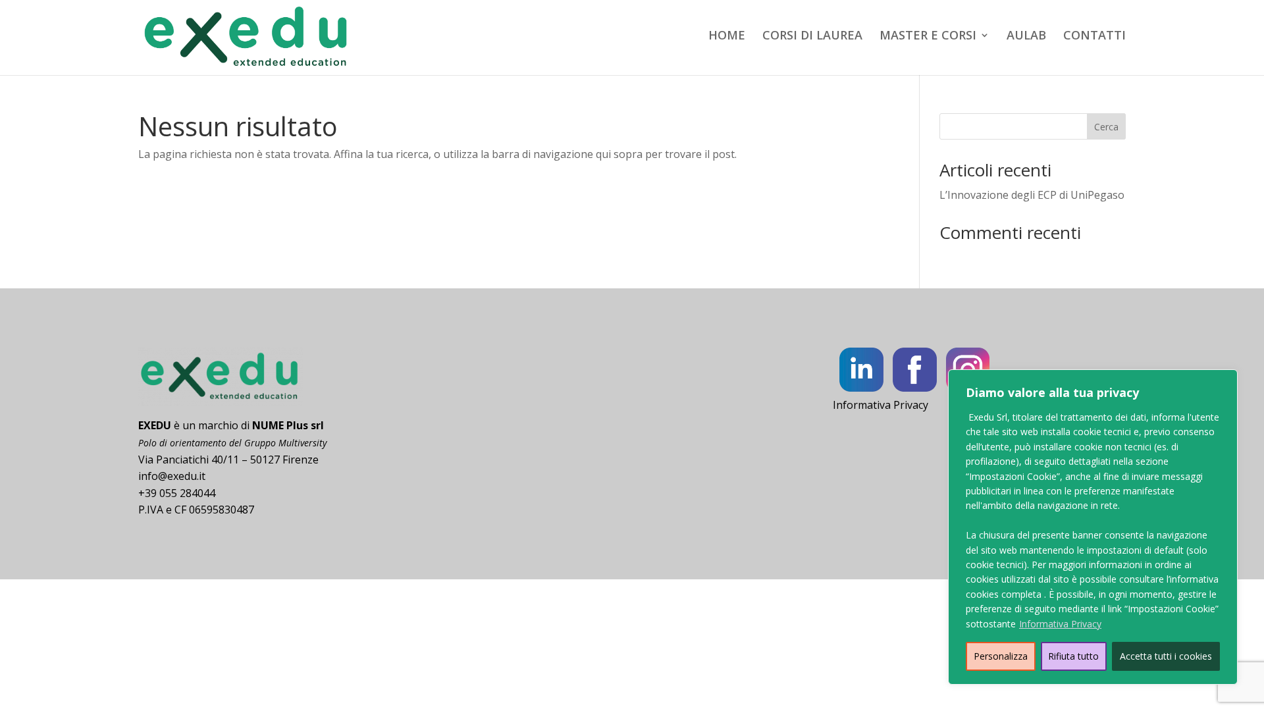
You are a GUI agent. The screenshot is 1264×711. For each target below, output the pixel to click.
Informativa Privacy (1060, 624)
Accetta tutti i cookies (1166, 656)
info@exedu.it (171, 476)
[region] (1093, 527)
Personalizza (1001, 656)
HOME (726, 36)
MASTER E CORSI (928, 36)
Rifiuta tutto (1073, 656)
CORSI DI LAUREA (812, 36)
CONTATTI (1094, 36)
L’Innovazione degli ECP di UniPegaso (1031, 195)
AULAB (1026, 36)
